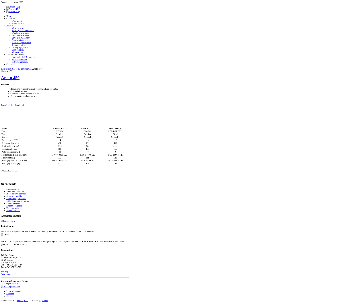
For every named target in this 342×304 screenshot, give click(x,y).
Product (9, 69)
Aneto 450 (10, 77)
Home (3, 69)
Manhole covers (13, 210)
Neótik (45, 300)
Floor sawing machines (22, 69)
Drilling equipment (14, 206)
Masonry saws (12, 189)
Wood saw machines (15, 191)
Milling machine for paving (17, 201)
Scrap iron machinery (15, 196)
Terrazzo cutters (13, 203)
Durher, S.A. (22, 300)
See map (4, 272)
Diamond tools (12, 208)
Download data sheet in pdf (12, 105)
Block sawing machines (16, 194)
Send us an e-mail (8, 274)
